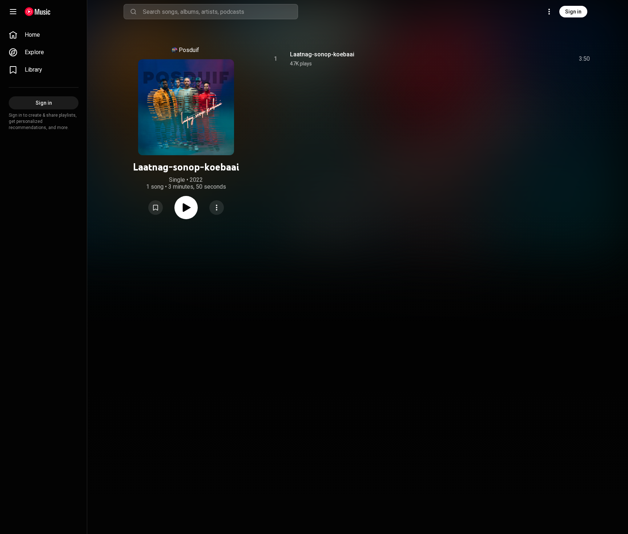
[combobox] (220, 11)
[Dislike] (543, 58)
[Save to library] (155, 207)
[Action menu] (216, 207)
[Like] (529, 58)
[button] (155, 207)
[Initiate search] (133, 11)
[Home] (38, 11)
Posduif (189, 50)
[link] (43, 35)
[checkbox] (584, 59)
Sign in (573, 12)
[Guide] (13, 11)
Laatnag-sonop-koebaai (322, 54)
